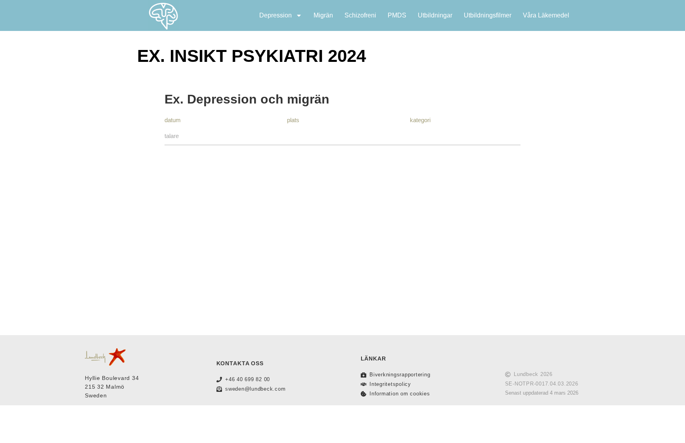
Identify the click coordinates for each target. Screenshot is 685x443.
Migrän (323, 15)
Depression (275, 15)
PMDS (397, 15)
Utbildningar (435, 15)
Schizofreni (360, 15)
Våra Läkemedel (546, 15)
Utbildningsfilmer (487, 15)
